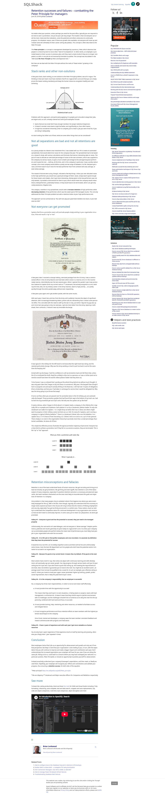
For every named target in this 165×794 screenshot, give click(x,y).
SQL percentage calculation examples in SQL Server (125, 101)
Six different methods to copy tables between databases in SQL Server (126, 156)
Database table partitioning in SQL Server (123, 196)
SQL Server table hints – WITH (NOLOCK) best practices (123, 52)
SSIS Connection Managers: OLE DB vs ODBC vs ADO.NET (53, 770)
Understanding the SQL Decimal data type (123, 87)
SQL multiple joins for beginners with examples (124, 63)
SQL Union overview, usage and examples (124, 213)
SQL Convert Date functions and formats (122, 84)
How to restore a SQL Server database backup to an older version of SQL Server (126, 314)
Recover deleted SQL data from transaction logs (125, 272)
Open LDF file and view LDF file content (123, 283)
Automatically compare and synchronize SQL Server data (125, 279)
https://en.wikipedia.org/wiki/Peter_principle (56, 670)
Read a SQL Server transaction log (121, 246)
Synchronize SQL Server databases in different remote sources (126, 260)
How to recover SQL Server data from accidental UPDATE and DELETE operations (125, 252)
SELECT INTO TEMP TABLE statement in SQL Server (125, 79)
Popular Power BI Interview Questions (121, 95)
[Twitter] (95, 747)
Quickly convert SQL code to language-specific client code (125, 286)
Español (127, 4)
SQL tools (66, 686)
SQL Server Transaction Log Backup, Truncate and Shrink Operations (126, 152)
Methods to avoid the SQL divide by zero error (125, 167)
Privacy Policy (65, 790)
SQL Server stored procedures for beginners (124, 194)
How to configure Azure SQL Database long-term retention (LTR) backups (58, 765)
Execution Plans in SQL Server (119, 92)
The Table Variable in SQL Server (120, 58)
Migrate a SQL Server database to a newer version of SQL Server (126, 310)
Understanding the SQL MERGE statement (123, 72)
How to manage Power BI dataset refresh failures (50, 772)
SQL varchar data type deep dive (121, 184)
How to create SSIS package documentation (124, 307)
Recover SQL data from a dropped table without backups (125, 264)
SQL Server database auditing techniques (123, 248)
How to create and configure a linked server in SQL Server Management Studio (126, 174)
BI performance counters (119, 323)
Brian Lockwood (47, 16)
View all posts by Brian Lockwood (52, 752)
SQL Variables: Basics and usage (120, 55)
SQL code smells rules (118, 325)
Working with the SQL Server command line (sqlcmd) (126, 89)
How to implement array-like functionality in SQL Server (126, 188)
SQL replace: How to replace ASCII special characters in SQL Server (126, 178)
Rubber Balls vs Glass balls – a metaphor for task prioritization (55, 767)
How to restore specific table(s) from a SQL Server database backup (126, 268)
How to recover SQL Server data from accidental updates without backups (125, 275)
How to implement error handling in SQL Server (125, 160)
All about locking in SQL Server (120, 191)
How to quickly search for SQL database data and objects (126, 256)
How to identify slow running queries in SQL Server (126, 182)
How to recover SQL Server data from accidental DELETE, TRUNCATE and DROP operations (125, 299)
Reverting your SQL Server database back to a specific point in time (126, 303)
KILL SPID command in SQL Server (121, 208)
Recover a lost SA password (118, 60)
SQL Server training (117, 4)
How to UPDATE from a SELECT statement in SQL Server (124, 76)
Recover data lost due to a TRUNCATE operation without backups (125, 295)
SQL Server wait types (118, 328)
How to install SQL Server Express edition (123, 211)
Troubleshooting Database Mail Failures (47, 774)
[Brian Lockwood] (37, 754)
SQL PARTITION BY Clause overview (121, 48)
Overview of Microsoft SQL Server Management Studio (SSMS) (124, 105)
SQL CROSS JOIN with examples (120, 70)
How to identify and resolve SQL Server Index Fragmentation (123, 66)
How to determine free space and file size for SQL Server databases (126, 202)
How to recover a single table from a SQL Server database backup (125, 290)
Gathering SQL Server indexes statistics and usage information (125, 98)
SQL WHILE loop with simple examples (121, 82)
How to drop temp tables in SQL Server (123, 199)
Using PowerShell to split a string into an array (125, 206)
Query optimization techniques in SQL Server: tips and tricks (126, 170)
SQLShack (33, 4)
